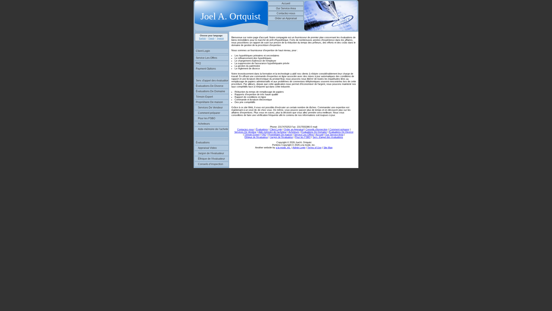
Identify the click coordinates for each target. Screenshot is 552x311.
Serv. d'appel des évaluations (212, 80)
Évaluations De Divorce (209, 85)
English (202, 38)
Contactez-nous (286, 13)
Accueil (286, 3)
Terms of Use (314, 147)
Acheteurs (204, 123)
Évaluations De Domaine (210, 91)
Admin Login (299, 147)
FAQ (198, 63)
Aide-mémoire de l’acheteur (213, 129)
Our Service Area (286, 8)
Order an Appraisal (286, 18)
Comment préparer (209, 112)
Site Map (327, 147)
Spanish (220, 38)
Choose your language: (211, 36)
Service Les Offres (206, 57)
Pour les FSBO (206, 118)
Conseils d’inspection (210, 164)
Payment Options (206, 68)
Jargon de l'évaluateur (211, 153)
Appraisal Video (207, 147)
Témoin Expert (204, 96)
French (211, 38)
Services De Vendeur (210, 107)
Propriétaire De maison (209, 102)
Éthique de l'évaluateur (211, 158)
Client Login (203, 50)
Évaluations (203, 142)
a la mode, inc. (283, 147)
